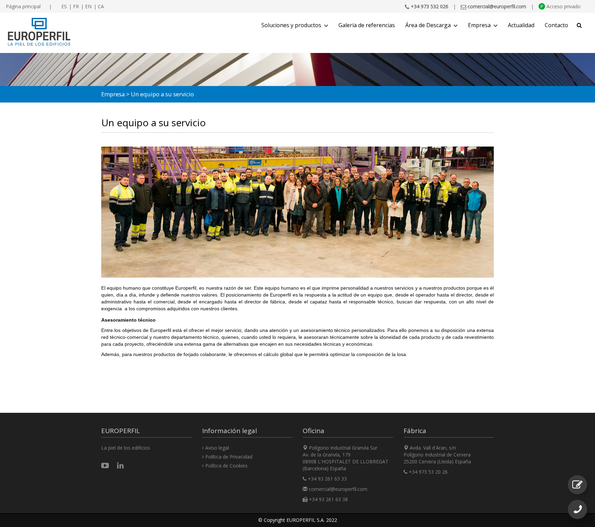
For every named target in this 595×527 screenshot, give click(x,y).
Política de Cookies (226, 465)
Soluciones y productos (291, 25)
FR (76, 6)
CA (101, 6)
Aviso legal (216, 447)
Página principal (23, 6)
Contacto (556, 25)
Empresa (479, 25)
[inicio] (39, 32)
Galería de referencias (366, 25)
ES (64, 6)
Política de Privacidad (228, 456)
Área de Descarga (428, 25)
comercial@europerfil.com (338, 489)
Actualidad (521, 25)
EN (88, 6)
